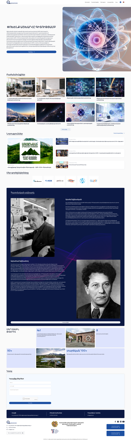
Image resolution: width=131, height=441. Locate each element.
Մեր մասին (87, 2)
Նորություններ (110, 2)
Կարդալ (30, 51)
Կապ (116, 2)
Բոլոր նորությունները (118, 133)
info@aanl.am (91, 415)
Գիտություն (102, 2)
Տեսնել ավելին (65, 129)
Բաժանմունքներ (95, 2)
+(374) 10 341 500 (53, 415)
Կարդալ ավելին (65, 322)
